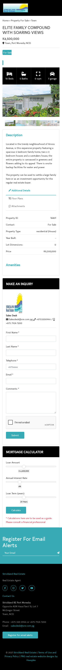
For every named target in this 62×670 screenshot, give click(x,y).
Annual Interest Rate (16, 478)
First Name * (12, 332)
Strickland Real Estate (25, 652)
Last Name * (12, 346)
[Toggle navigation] (55, 8)
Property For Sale (20, 20)
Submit (15, 435)
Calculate (16, 510)
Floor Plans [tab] (17, 198)
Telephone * (12, 360)
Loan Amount (13, 462)
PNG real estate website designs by (39, 656)
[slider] (23, 466)
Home (5, 20)
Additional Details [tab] (20, 190)
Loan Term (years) (15, 493)
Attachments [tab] (18, 206)
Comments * (12, 388)
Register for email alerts (20, 635)
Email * (9, 374)
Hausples (31, 660)
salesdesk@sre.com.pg (22, 625)
